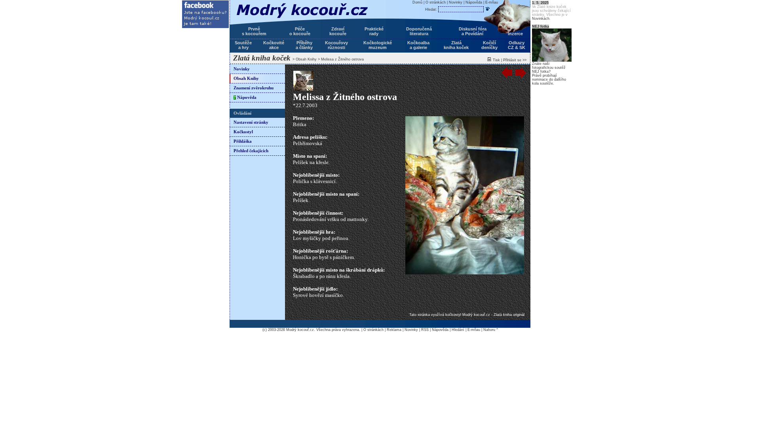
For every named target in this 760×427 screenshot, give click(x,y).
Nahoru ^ (490, 330)
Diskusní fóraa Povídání (472, 31)
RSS (425, 330)
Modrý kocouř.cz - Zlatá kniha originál (493, 315)
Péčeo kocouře (299, 31)
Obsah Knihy (306, 59)
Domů (417, 2)
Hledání (458, 330)
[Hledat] (487, 8)
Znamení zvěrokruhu (254, 88)
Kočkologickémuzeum (377, 45)
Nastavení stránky (251, 122)
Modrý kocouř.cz (300, 330)
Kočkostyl (243, 132)
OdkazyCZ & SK (516, 45)
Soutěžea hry (243, 45)
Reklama (394, 330)
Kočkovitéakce (273, 45)
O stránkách (436, 2)
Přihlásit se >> (514, 60)
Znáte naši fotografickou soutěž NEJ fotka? (549, 68)
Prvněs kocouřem (254, 31)
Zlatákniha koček (456, 45)
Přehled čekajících (251, 151)
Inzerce (515, 33)
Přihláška (243, 141)
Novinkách (540, 19)
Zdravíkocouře (337, 31)
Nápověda (245, 97)
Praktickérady (374, 31)
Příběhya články (304, 45)
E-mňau (491, 2)
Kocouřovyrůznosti (336, 45)
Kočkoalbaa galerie (418, 45)
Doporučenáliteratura (419, 31)
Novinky (242, 69)
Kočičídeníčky (489, 45)
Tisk (496, 60)
